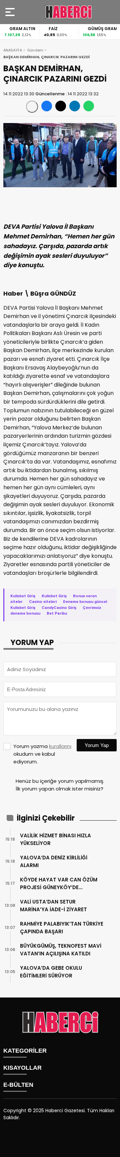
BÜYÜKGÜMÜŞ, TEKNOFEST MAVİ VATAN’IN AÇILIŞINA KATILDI (60, 949)
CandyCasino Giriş (59, 607)
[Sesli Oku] (32, 107)
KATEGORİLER (25, 1050)
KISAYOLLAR (22, 1067)
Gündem (35, 50)
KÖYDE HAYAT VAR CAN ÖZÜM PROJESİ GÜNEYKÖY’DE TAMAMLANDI (58, 883)
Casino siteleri (43, 601)
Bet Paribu (57, 613)
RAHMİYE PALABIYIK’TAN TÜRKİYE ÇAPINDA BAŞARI (61, 927)
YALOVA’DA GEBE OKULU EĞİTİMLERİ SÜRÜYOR (51, 971)
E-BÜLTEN (18, 1084)
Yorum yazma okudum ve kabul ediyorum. (42, 754)
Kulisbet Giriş (22, 596)
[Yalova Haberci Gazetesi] (68, 12)
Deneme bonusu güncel (85, 601)
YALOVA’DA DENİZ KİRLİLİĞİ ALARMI (53, 861)
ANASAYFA (12, 50)
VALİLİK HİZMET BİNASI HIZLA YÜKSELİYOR (55, 839)
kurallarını (60, 746)
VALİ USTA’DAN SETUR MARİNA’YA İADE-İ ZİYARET (53, 905)
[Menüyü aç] (10, 12)
